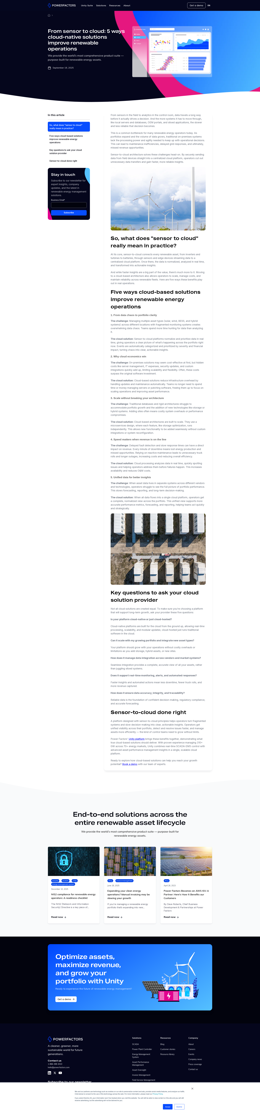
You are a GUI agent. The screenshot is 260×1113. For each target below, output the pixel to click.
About (191, 1044)
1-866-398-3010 (55, 1064)
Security (55, 881)
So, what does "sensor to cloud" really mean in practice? (65, 127)
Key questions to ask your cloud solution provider (65, 152)
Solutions (136, 1038)
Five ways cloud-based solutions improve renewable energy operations (66, 139)
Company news (195, 1059)
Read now (57, 917)
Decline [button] (179, 1107)
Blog (110, 881)
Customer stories (167, 1049)
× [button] (192, 1087)
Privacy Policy (158, 1094)
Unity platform (137, 738)
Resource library (167, 1054)
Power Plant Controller (142, 1049)
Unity (75, 881)
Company (193, 1038)
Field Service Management (143, 1080)
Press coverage (195, 1065)
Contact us (193, 1070)
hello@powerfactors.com (58, 1068)
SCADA (65, 881)
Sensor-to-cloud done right (63, 160)
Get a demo (196, 5)
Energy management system (63, 884)
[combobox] (209, 5)
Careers (191, 1049)
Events (191, 1054)
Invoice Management (141, 1075)
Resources (165, 1038)
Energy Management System (141, 1055)
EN (209, 5)
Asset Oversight (139, 1070)
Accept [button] (167, 1107)
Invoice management (124, 881)
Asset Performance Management (140, 1063)
